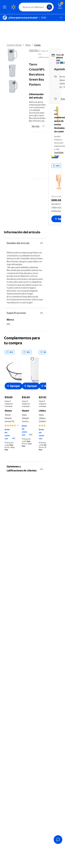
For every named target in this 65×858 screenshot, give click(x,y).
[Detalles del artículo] (42, 243)
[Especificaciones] (42, 313)
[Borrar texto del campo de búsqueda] (45, 7)
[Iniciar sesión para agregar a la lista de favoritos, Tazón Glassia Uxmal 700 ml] (32, 359)
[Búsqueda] (49, 7)
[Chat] (58, 839)
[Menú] (5, 7)
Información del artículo (22, 232)
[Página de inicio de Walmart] (13, 7)
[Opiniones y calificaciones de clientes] (42, 468)
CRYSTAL (33, 50)
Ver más (35, 126)
